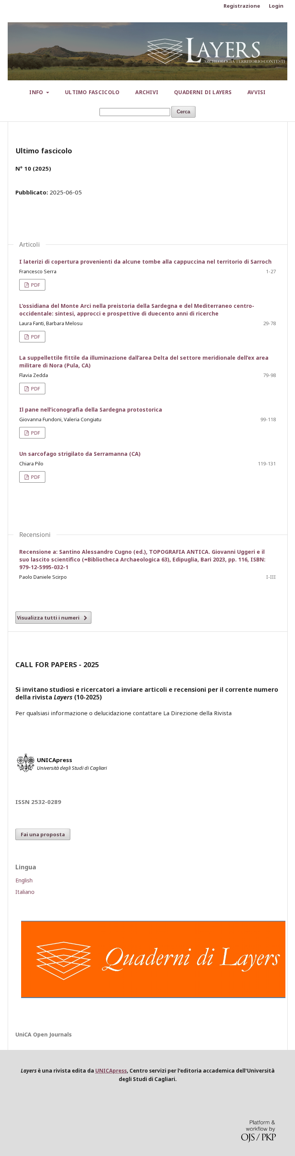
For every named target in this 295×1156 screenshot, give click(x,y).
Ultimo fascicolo (92, 92)
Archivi (146, 92)
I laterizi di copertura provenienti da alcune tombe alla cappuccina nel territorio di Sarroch (145, 261)
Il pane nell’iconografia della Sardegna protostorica (90, 409)
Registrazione (242, 5)
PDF (35, 284)
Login (276, 5)
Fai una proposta (43, 834)
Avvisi (256, 92)
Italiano (25, 891)
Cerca (183, 112)
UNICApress (111, 1070)
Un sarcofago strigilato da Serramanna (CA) (80, 453)
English (24, 880)
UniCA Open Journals (43, 1034)
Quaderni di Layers (203, 92)
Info (37, 92)
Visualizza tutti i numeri (48, 617)
